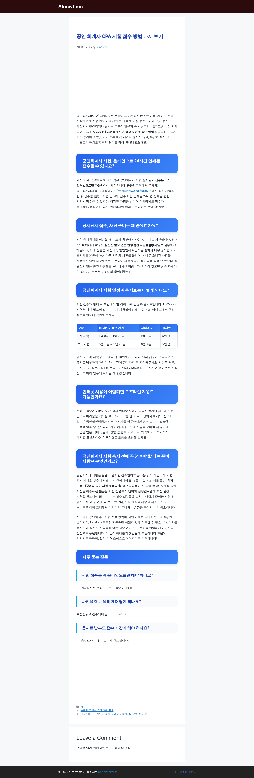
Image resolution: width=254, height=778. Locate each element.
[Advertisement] (127, 81)
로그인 (110, 748)
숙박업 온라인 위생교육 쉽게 (97, 710)
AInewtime (70, 6)
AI (82, 706)
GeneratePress (108, 772)
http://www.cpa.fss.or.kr (134, 191)
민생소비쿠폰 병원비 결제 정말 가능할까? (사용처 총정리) (114, 714)
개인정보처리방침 (185, 772)
